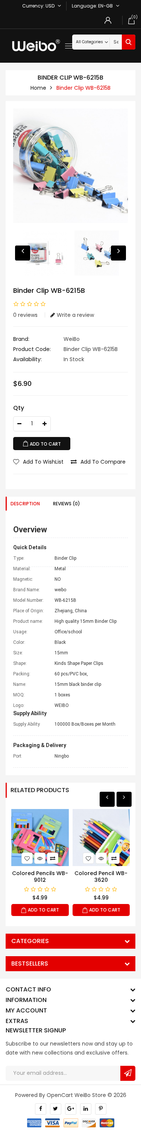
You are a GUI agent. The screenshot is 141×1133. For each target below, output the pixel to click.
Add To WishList (43, 462)
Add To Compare (103, 462)
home (38, 88)
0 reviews (25, 315)
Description (25, 503)
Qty (18, 408)
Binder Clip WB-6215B (83, 88)
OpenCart (60, 1095)
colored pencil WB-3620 (100, 876)
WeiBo (72, 339)
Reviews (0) (66, 503)
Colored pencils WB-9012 (40, 876)
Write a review (75, 315)
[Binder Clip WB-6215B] (70, 165)
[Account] (108, 20)
